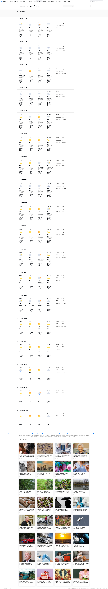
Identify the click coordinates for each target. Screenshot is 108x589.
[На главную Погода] (5, 1)
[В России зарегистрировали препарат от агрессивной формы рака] (45, 559)
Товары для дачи (96, 433)
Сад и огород (88, 433)
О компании (5, 588)
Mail (1, 588)
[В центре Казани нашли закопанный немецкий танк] (27, 469)
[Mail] (1, 1)
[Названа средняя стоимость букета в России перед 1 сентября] (81, 577)
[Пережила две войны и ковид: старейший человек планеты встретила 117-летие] (81, 451)
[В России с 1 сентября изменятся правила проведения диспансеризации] (63, 451)
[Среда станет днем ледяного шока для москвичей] (27, 487)
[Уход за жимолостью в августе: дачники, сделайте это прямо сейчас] (63, 487)
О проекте (65, 588)
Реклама (9, 588)
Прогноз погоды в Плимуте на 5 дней (32, 433)
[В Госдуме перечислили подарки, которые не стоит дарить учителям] (63, 559)
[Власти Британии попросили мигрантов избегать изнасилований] (45, 469)
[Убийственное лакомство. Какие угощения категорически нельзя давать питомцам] (27, 451)
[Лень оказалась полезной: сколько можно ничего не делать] (81, 559)
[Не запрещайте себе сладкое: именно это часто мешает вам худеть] (45, 577)
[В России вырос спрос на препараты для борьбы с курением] (81, 469)
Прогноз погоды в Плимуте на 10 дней (67, 433)
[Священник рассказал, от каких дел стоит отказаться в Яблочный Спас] (63, 577)
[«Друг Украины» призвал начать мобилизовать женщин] (27, 523)
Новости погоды (80, 433)
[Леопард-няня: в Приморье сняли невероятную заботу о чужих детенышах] (45, 487)
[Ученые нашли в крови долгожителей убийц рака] (81, 541)
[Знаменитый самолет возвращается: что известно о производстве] (27, 577)
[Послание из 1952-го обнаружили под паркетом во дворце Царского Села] (45, 451)
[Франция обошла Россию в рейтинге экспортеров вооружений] (81, 523)
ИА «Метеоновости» (103, 588)
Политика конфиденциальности (73, 588)
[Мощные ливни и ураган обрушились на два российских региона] (45, 523)
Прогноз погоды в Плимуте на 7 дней (49, 433)
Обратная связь (92, 588)
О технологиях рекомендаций (84, 588)
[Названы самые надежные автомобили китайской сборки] (27, 541)
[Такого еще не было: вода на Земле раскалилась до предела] (63, 541)
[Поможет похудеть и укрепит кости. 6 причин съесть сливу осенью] (63, 469)
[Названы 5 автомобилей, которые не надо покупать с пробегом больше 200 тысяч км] (45, 541)
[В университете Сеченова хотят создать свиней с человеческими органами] (27, 505)
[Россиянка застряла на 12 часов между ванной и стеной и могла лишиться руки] (81, 505)
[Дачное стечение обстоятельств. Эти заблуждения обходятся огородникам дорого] (63, 523)
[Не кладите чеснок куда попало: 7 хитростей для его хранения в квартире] (45, 505)
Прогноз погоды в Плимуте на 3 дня (15, 433)
